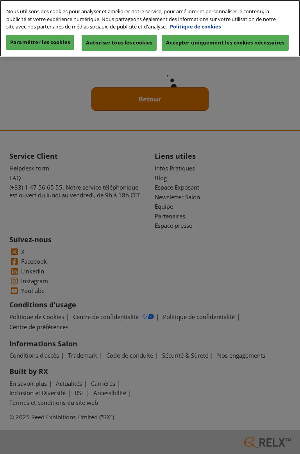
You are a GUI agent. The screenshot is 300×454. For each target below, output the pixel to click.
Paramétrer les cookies (40, 42)
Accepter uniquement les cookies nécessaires (225, 42)
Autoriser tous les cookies (119, 42)
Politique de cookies (195, 26)
